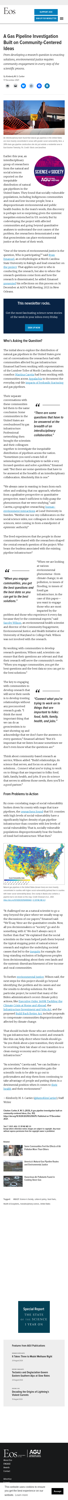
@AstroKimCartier (45, 1098)
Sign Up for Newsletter (46, 18)
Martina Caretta (24, 374)
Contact (6, 1471)
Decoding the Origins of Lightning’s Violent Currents (30, 1393)
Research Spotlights (18, 1353)
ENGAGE (7, 1463)
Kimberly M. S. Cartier (15, 76)
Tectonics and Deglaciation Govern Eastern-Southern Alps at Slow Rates (31, 1374)
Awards (6, 1467)
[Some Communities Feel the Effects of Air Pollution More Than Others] (13, 1151)
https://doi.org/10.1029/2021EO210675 (20, 1116)
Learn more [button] (21, 1495)
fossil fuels (52, 1199)
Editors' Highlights (18, 1369)
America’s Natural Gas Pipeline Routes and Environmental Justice (41, 1163)
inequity (35, 951)
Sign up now (34, 327)
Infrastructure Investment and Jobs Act (27, 1009)
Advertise (7, 1479)
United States (45, 1204)
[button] (34, 316)
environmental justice (30, 976)
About (7, 1460)
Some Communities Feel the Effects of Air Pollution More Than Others (42, 1148)
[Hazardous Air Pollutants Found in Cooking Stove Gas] (13, 1182)
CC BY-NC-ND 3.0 (24, 1126)
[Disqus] (34, 1254)
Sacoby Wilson (12, 622)
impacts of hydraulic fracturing (45, 382)
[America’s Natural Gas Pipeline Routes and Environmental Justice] (13, 1166)
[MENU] (62, 18)
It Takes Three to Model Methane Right (32, 1356)
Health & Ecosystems (11, 1204)
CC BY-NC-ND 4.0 (39, 900)
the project (10, 267)
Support (46, 12)
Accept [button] (57, 1491)
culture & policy (40, 1199)
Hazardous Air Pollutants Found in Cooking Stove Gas (39, 1178)
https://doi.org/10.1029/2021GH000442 (17, 900)
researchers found (32, 811)
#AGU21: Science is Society (23, 1199)
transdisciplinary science (29, 1204)
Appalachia (35, 378)
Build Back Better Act (29, 1013)
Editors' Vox (16, 1388)
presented (9, 283)
